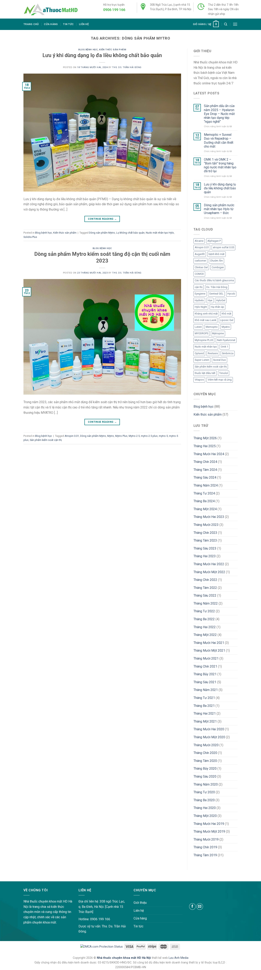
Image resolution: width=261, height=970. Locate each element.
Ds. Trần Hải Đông (216, 287)
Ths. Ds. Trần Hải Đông (126, 67)
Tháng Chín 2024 (205, 462)
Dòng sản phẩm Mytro (102, 232)
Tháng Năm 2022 (206, 603)
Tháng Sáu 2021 (205, 682)
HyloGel (220, 300)
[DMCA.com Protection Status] (101, 946)
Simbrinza (227, 353)
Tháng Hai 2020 (205, 808)
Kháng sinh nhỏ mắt (206, 313)
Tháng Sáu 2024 (205, 477)
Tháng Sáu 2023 (205, 548)
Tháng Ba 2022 (204, 619)
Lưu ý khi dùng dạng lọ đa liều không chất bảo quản (102, 55)
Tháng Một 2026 (205, 438)
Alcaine (199, 240)
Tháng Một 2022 (205, 635)
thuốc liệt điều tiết (205, 373)
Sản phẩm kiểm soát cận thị (46, 439)
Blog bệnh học (88, 49)
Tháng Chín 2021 (205, 666)
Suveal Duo (219, 359)
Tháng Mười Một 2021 (209, 650)
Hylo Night (201, 306)
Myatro (226, 326)
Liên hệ (84, 24)
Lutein (198, 326)
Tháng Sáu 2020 (205, 776)
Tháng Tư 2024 (204, 493)
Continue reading (102, 218)
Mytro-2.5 (134, 435)
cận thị (198, 287)
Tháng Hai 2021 (205, 713)
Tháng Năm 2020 (206, 784)
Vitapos (199, 379)
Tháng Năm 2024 (206, 485)
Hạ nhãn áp (217, 306)
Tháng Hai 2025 (205, 446)
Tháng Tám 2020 (205, 761)
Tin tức (68, 24)
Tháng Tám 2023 (205, 540)
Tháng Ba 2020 (204, 800)
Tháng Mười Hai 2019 (209, 824)
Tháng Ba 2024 (204, 501)
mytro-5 (163, 435)
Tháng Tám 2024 (205, 470)
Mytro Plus (121, 435)
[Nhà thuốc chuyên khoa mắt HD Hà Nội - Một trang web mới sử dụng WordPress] (50, 9)
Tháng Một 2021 (205, 721)
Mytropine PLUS (204, 340)
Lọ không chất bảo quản (130, 232)
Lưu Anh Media (178, 958)
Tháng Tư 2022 (204, 611)
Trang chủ (31, 24)
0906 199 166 (114, 10)
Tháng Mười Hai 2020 (209, 729)
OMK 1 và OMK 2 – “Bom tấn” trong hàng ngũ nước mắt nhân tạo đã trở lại (220, 165)
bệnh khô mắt (217, 254)
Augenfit (200, 254)
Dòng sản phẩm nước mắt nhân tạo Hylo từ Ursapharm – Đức (219, 209)
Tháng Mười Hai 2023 (209, 517)
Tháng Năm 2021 (206, 690)
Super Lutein (202, 359)
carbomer (200, 260)
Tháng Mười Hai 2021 (209, 643)
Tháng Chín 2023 (205, 533)
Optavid (199, 353)
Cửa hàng (51, 24)
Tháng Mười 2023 (206, 525)
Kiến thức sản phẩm (112, 49)
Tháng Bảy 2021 (205, 674)
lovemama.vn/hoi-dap (15, 879)
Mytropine (218, 333)
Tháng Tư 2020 (204, 792)
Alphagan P (214, 240)
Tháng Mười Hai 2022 (209, 564)
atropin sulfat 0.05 (223, 247)
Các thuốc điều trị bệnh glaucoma (214, 280)
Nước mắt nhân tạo (206, 346)
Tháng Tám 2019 (205, 855)
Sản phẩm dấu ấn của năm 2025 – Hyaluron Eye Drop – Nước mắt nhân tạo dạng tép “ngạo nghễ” (219, 114)
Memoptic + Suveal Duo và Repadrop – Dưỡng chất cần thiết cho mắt (218, 140)
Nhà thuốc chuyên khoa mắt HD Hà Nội (124, 958)
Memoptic (212, 326)
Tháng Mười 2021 (206, 658)
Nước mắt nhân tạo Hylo (160, 232)
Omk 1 (224, 346)
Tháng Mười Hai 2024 (209, 454)
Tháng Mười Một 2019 (209, 831)
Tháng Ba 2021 (204, 706)
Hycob (231, 293)
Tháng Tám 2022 (205, 588)
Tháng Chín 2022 (205, 580)
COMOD (199, 273)
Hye (210, 300)
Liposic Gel (226, 320)
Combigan (218, 267)
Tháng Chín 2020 (205, 753)
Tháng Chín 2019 (205, 847)
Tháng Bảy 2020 (205, 768)
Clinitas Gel (201, 267)
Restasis (213, 353)
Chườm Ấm (216, 260)
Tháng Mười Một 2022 (209, 572)
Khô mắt (226, 313)
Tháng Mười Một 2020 (209, 737)
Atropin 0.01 (72, 435)
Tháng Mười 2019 (206, 839)
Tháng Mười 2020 (206, 745)
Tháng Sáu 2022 (205, 595)
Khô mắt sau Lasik (205, 320)
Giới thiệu (140, 903)
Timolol (223, 373)
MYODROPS (201, 333)
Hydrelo (199, 300)
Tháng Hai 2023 (205, 556)
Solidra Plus (30, 236)
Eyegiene (200, 293)
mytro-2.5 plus (149, 435)
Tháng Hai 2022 (205, 627)
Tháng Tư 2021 (204, 698)
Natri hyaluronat (226, 340)
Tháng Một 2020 (205, 816)
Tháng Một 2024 (205, 509)
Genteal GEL (216, 293)
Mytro (110, 435)
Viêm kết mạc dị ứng (220, 379)
